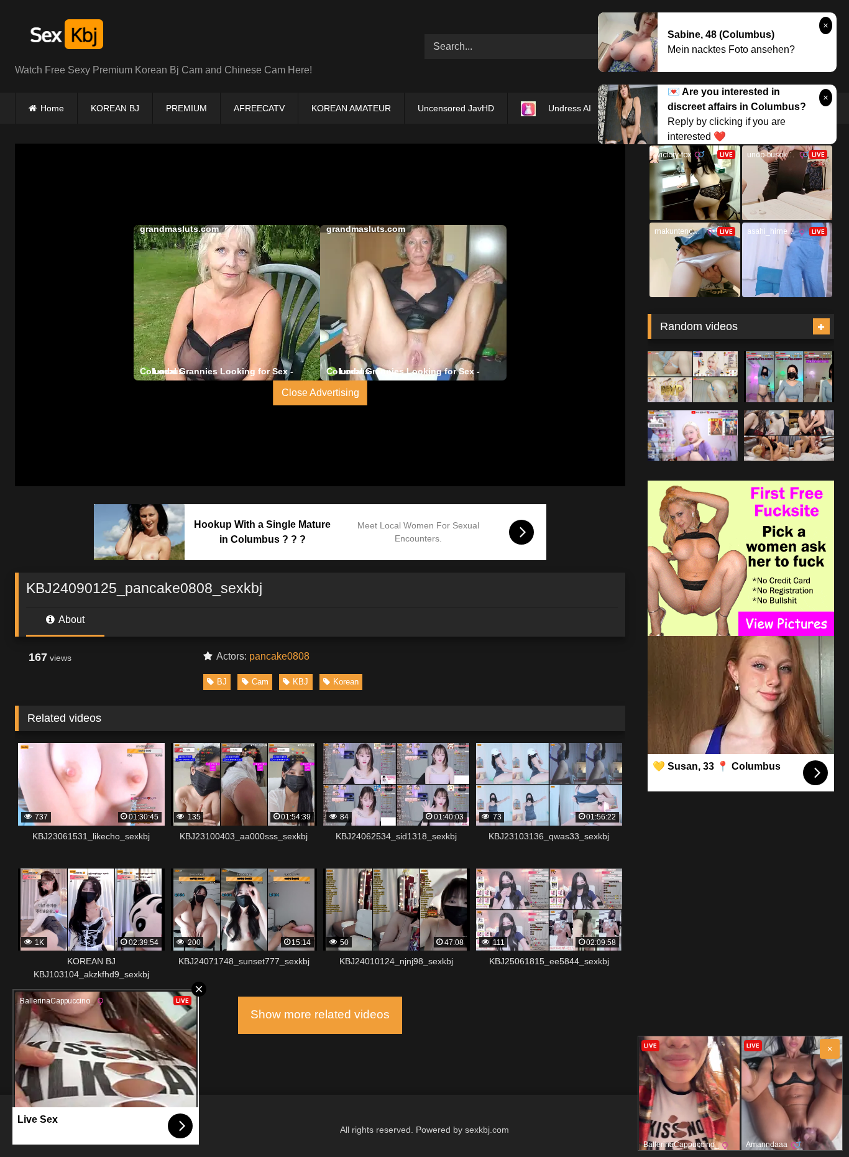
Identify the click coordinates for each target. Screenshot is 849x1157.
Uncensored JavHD (456, 108)
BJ (222, 681)
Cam (260, 681)
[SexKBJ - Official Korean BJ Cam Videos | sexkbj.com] (65, 36)
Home (52, 108)
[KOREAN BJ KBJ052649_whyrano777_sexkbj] (693, 435)
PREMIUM (186, 108)
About (71, 619)
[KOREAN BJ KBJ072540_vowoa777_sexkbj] (789, 376)
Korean (346, 681)
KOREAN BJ (115, 108)
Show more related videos (320, 1014)
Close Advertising (320, 392)
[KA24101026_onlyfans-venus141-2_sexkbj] (789, 435)
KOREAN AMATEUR (351, 108)
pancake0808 (279, 656)
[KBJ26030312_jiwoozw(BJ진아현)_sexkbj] (693, 376)
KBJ (300, 681)
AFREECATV (259, 108)
